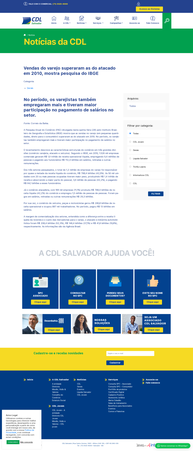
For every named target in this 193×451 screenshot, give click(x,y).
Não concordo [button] (26, 442)
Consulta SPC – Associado (119, 384)
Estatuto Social (59, 400)
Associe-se (134, 23)
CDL (79, 384)
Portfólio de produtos (117, 389)
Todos (132, 106)
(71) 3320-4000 (60, 4)
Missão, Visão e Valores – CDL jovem (59, 424)
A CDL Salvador (60, 379)
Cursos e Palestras (116, 411)
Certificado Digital (116, 392)
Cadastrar (115, 362)
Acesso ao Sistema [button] (149, 9)
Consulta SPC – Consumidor (120, 387)
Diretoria (56, 387)
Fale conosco (153, 383)
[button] (67, 21)
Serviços (113, 379)
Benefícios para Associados (120, 406)
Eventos (80, 389)
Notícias (81, 379)
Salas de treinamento (117, 403)
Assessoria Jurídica (116, 398)
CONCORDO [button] (13, 442)
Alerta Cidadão (114, 400)
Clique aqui (40, 302)
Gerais (30, 88)
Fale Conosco (152, 23)
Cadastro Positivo (116, 395)
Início (30, 379)
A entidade (56, 384)
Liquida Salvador (84, 392)
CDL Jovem (58, 406)
